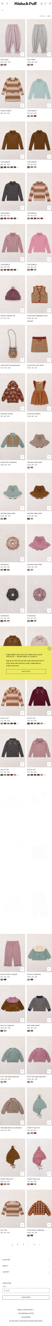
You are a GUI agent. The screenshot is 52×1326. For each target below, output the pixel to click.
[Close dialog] (49, 648)
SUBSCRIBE (26, 671)
